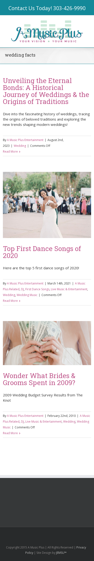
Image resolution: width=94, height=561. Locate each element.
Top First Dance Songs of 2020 (42, 252)
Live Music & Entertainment (69, 289)
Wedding (20, 146)
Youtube (54, 534)
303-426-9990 (69, 8)
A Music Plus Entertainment (25, 140)
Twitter (35, 533)
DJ (22, 289)
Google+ (65, 533)
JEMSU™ (61, 553)
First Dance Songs (37, 289)
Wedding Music (27, 295)
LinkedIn (44, 533)
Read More (10, 151)
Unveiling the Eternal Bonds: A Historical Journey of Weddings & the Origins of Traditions (46, 91)
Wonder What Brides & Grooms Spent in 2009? (39, 379)
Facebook (27, 533)
